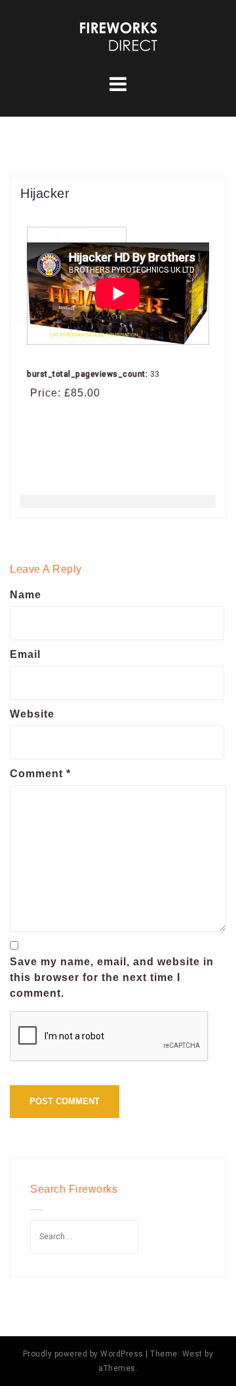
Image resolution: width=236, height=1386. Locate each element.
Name (25, 594)
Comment (40, 773)
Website (32, 714)
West (192, 1353)
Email (25, 654)
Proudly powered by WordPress (83, 1353)
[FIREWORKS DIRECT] (118, 35)
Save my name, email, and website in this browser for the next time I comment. (112, 977)
